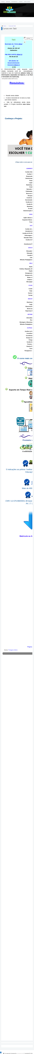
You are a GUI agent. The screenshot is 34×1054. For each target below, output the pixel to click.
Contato (21, 1)
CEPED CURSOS (27, 1)
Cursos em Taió (12, 26)
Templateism (20, 1053)
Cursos (3, 1)
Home (4, 26)
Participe (8, 1)
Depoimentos (14, 1)
